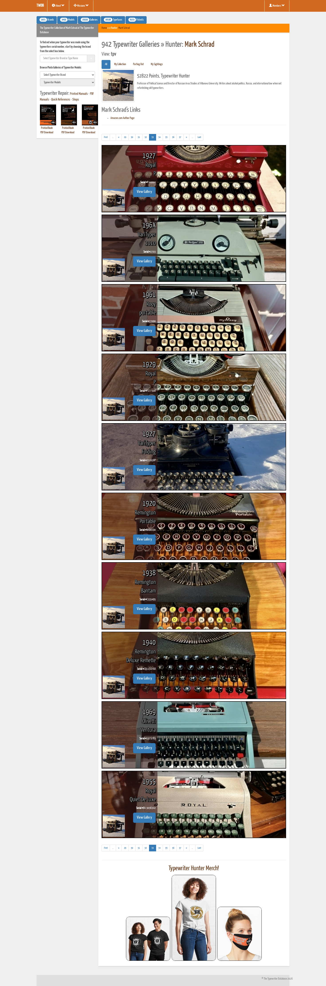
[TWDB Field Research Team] (239, 934)
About (58, 5)
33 (153, 137)
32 (146, 137)
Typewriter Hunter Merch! (194, 868)
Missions (81, 5)
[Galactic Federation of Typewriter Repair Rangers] (194, 918)
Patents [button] (137, 19)
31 (139, 137)
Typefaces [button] (113, 19)
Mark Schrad (124, 28)
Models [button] (68, 19)
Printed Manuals (79, 93)
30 (132, 137)
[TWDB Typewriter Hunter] (148, 939)
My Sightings (157, 64)
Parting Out (138, 64)
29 (125, 137)
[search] (67, 75)
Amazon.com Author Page (122, 118)
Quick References (60, 99)
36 (173, 137)
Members (277, 5)
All (106, 64)
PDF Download (46, 132)
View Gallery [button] (144, 192)
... (114, 138)
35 (166, 137)
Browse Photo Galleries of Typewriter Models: (61, 67)
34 (159, 137)
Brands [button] (47, 19)
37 (180, 137)
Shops (75, 99)
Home (104, 28)
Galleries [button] (90, 19)
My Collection (120, 64)
